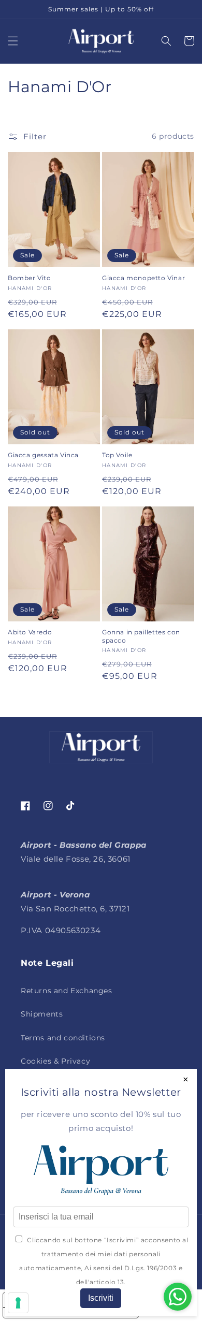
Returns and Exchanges (66, 990)
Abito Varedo (30, 632)
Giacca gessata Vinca (43, 455)
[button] (13, 41)
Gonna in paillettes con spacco (141, 636)
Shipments (42, 1014)
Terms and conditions (63, 1037)
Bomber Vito (29, 278)
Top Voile (117, 455)
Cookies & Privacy (55, 1061)
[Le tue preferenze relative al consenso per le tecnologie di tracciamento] (18, 1303)
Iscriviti (100, 1298)
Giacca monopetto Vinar (143, 278)
